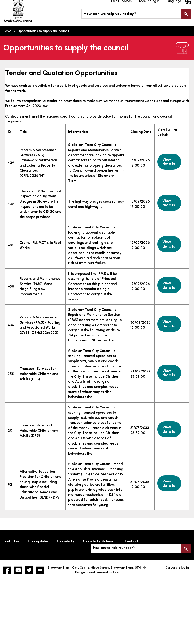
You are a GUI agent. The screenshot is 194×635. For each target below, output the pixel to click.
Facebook (7, 570)
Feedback (132, 541)
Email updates (38, 541)
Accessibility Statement (100, 541)
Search (185, 14)
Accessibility (65, 541)
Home (7, 31)
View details (168, 161)
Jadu (116, 572)
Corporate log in (177, 567)
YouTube (18, 570)
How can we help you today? (110, 13)
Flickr (40, 570)
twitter (29, 570)
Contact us (11, 541)
